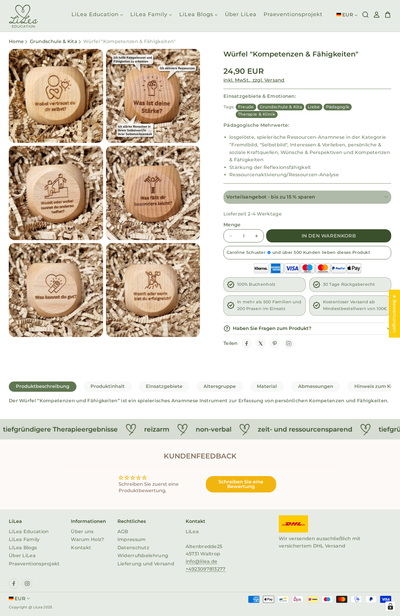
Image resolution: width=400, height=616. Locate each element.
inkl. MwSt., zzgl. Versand (254, 80)
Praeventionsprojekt (34, 564)
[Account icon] (376, 14)
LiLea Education (29, 531)
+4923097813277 (206, 569)
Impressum (131, 539)
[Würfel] (246, 343)
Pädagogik (338, 106)
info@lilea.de (202, 561)
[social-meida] (14, 583)
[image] (293, 524)
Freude (246, 106)
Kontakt (81, 547)
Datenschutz (133, 547)
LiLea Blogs (23, 547)
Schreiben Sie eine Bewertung (240, 484)
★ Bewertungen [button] (394, 313)
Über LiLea (22, 555)
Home (16, 41)
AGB (122, 531)
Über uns (82, 531)
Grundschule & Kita (53, 41)
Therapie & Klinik (256, 114)
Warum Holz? (87, 539)
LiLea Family (24, 539)
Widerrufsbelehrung (142, 555)
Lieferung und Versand (145, 564)
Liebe (314, 106)
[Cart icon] (387, 14)
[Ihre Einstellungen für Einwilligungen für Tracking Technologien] (390, 606)
